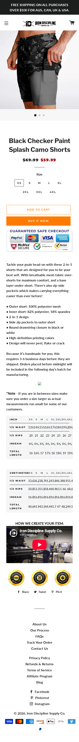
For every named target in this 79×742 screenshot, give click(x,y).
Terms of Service (39, 670)
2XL (26, 192)
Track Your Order (39, 642)
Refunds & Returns (39, 664)
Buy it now (38, 221)
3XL (39, 192)
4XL (53, 192)
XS (19, 183)
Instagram (42, 704)
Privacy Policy (39, 658)
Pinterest (41, 698)
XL (60, 183)
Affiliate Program (39, 676)
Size (39, 174)
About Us (39, 624)
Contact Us (39, 648)
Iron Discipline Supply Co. (46, 713)
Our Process (39, 630)
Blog (39, 682)
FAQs (39, 636)
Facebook (41, 692)
